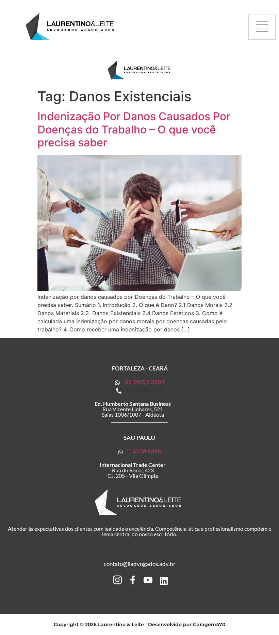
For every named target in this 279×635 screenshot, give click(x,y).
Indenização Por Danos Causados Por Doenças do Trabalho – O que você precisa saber (133, 129)
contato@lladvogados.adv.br (140, 563)
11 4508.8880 (143, 451)
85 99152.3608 (143, 382)
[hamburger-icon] (262, 27)
